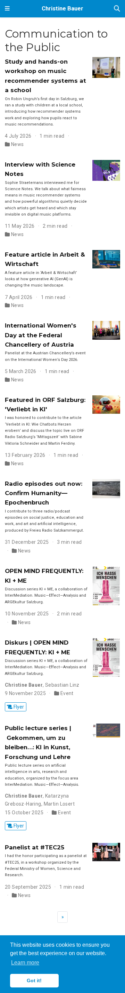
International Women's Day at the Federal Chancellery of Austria (40, 335)
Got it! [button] (34, 980)
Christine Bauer (62, 8)
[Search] (117, 9)
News (17, 144)
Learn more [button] (25, 963)
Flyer (18, 707)
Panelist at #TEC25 (34, 847)
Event (67, 693)
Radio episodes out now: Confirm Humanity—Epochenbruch (43, 493)
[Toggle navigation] (7, 9)
